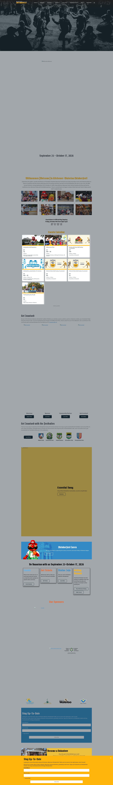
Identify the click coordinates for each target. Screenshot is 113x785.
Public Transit (79, 592)
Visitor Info (64, 2)
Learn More (48, 553)
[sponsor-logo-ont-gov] (57, 651)
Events (35, 2)
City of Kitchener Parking (81, 588)
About (82, 2)
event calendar (66, 160)
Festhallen (42, 2)
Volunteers (49, 2)
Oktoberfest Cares (74, 2)
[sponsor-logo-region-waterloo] (83, 701)
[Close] (110, 758)
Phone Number (27, 773)
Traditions (57, 2)
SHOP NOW (89, 2)
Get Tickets (45, 580)
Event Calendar (29, 584)
